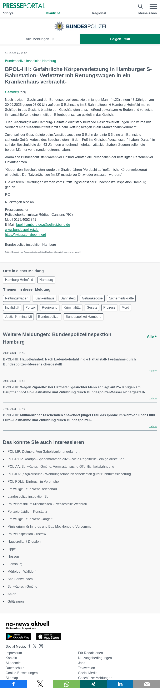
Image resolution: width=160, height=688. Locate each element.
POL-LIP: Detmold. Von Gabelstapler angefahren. (44, 451)
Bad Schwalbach (20, 579)
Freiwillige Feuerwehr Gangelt (30, 519)
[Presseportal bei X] (33, 646)
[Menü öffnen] (153, 6)
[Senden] (146, 684)
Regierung (50, 307)
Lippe (12, 549)
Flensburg (15, 564)
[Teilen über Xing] (93, 684)
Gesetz (92, 307)
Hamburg (12, 92)
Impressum (14, 653)
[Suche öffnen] (140, 6)
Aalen (12, 594)
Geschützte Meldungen (95, 678)
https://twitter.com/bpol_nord (25, 234)
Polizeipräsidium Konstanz (27, 511)
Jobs (81, 663)
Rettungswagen (16, 298)
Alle (151, 336)
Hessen (13, 556)
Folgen (115, 39)
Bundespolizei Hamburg (83, 316)
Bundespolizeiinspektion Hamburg (30, 61)
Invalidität (12, 307)
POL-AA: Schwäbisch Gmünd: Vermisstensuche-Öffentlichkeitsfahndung (61, 466)
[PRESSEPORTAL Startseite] (24, 6)
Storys (8, 13)
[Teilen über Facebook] (13, 684)
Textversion (86, 668)
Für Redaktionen (90, 653)
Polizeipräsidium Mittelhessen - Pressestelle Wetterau (47, 504)
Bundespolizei (48, 316)
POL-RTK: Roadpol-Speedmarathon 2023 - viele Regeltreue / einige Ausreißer (66, 459)
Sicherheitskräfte (121, 298)
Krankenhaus (44, 298)
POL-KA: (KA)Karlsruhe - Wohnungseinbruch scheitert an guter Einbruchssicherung (69, 474)
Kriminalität (72, 307)
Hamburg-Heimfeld (19, 280)
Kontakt (11, 658)
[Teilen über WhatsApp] (66, 684)
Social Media (88, 673)
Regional (99, 13)
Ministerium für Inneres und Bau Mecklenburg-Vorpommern (51, 526)
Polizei (30, 307)
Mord (125, 307)
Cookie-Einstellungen (22, 673)
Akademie (13, 663)
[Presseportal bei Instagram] (39, 646)
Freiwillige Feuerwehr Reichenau (32, 489)
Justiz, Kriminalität (18, 316)
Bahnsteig (68, 298)
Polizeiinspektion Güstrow (27, 534)
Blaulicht (53, 13)
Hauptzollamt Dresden (24, 541)
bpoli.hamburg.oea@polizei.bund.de (43, 224)
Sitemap (12, 678)
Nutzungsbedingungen (95, 658)
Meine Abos (147, 13)
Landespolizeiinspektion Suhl (29, 496)
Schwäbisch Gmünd (22, 586)
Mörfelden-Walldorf (21, 571)
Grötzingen (16, 601)
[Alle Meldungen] (80, 30)
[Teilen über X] (40, 684)
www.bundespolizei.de (22, 229)
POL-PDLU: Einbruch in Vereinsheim (35, 481)
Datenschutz (15, 668)
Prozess (109, 307)
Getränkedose (92, 298)
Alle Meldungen (38, 39)
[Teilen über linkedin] (120, 684)
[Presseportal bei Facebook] (28, 646)
